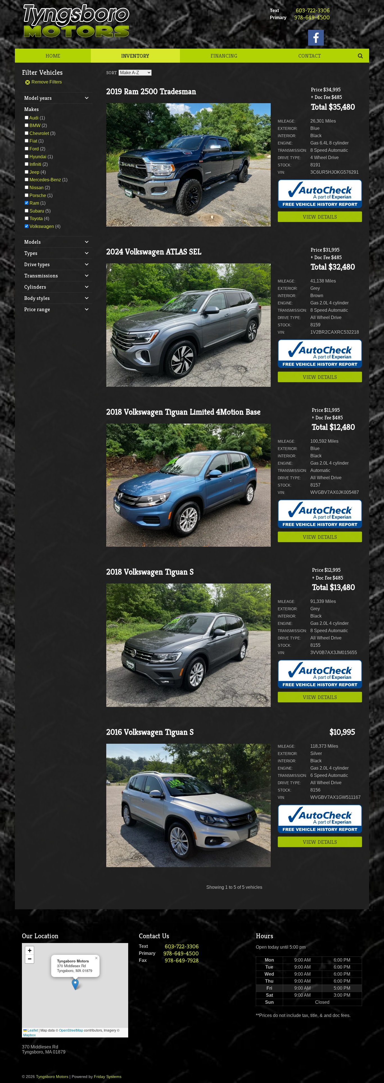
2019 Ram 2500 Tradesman (151, 91)
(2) (38, 125)
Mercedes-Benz (45, 179)
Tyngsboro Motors (52, 1076)
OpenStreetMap (71, 1030)
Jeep (34, 172)
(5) (40, 211)
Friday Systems (107, 1076)
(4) (38, 172)
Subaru (37, 211)
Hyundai (38, 156)
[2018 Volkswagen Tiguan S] (188, 705)
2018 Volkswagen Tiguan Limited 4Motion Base (183, 412)
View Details (320, 216)
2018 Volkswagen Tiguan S (150, 572)
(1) (37, 118)
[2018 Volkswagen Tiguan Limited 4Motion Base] (188, 545)
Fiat (33, 141)
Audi (34, 118)
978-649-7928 (182, 960)
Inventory (135, 55)
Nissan (37, 187)
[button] (75, 984)
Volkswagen (42, 226)
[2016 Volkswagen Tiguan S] (188, 865)
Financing (224, 55)
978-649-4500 (312, 17)
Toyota (36, 218)
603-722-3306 (313, 10)
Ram (34, 203)
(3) (42, 133)
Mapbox (29, 1034)
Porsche (38, 195)
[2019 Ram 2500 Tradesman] (188, 225)
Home (53, 55)
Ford (34, 148)
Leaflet (32, 1030)
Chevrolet (39, 133)
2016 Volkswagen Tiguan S (150, 732)
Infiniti (35, 164)
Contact (309, 55)
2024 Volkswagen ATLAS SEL (153, 252)
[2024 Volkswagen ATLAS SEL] (188, 385)
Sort (111, 73)
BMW (35, 125)
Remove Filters (46, 82)
